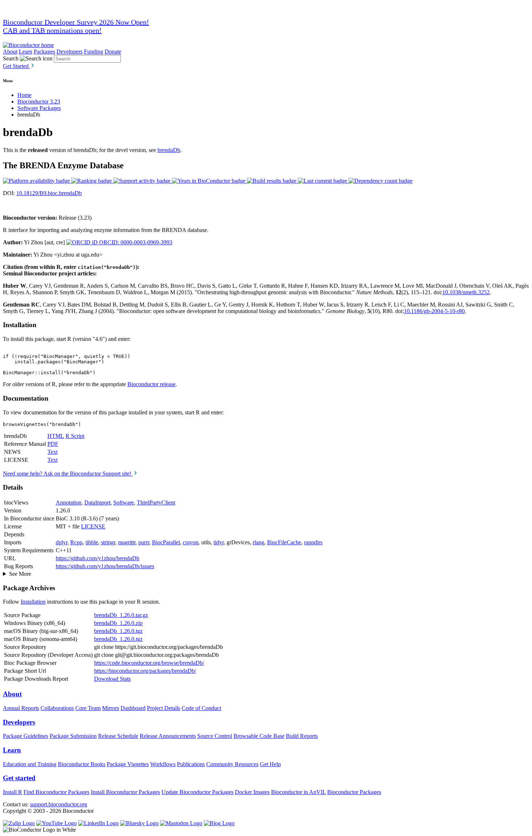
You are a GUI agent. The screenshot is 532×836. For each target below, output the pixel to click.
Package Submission (73, 736)
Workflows (163, 764)
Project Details (163, 708)
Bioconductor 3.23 (38, 101)
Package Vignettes (128, 764)
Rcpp (76, 542)
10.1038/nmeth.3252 (466, 292)
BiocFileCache (284, 542)
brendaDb (168, 150)
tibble (91, 542)
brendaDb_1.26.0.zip (118, 623)
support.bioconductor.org (58, 804)
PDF (52, 444)
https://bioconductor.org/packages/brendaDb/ (145, 671)
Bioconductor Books (81, 764)
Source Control (214, 736)
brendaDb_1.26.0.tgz (118, 631)
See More (20, 574)
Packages (44, 51)
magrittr (126, 542)
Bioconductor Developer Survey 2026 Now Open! (76, 22)
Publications (191, 764)
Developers (69, 51)
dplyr (61, 542)
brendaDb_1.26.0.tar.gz (121, 615)
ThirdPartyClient (156, 502)
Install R (12, 792)
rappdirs (313, 542)
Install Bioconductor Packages (125, 792)
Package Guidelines (25, 736)
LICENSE (93, 526)
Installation (33, 602)
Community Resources (232, 764)
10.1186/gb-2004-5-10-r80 (434, 311)
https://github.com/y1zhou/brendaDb (97, 558)
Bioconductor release (151, 384)
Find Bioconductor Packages (56, 792)
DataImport (97, 502)
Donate (113, 51)
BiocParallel (166, 542)
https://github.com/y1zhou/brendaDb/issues (105, 566)
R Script (75, 436)
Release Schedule (118, 736)
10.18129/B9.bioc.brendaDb (49, 193)
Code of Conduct (201, 708)
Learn (25, 51)
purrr (143, 542)
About (10, 51)
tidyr (219, 542)
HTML (55, 436)
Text (52, 452)
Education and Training (29, 764)
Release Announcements (168, 736)
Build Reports (302, 736)
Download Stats (112, 679)
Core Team (88, 708)
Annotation (68, 502)
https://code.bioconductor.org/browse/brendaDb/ (149, 663)
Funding (93, 51)
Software (123, 502)
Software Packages (39, 108)
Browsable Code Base (258, 736)
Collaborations (57, 708)
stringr (108, 542)
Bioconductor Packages (354, 792)
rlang (258, 542)
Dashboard (133, 708)
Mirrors (110, 708)
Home (24, 95)
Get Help (270, 764)
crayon (190, 542)
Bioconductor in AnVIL (298, 792)
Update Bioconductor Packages (197, 792)
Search (10, 58)
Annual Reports (21, 708)
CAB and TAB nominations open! (52, 30)
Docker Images (252, 792)
